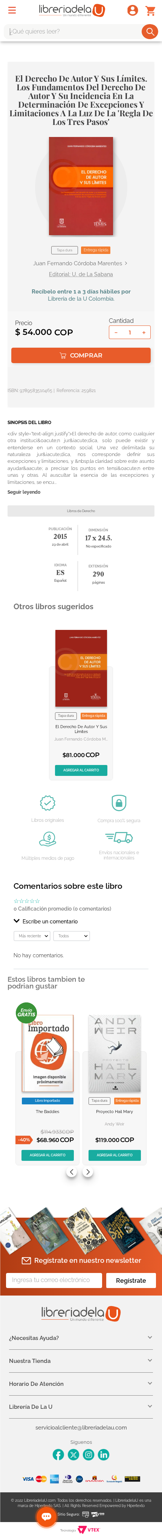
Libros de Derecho (81, 511)
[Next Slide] (88, 1171)
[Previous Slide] (71, 1171)
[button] (81, 186)
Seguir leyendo (24, 492)
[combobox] (81, 32)
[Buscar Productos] (150, 31)
